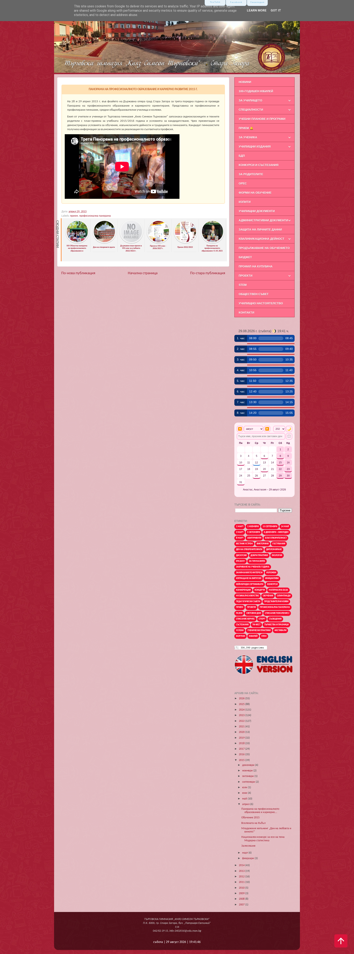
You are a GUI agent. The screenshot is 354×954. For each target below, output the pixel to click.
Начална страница (143, 273)
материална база (278, 590)
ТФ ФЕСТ (256, 625)
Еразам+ (240, 561)
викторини (263, 544)
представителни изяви (276, 601)
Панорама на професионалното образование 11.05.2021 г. (212, 250)
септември (249, 782)
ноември (247, 770)
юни (245, 793)
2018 (242, 743)
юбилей (253, 636)
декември (248, 765)
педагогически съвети (248, 601)
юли (245, 787)
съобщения (275, 619)
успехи (240, 630)
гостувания (278, 544)
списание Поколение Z (277, 613)
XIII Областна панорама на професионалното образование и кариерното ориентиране (77, 250)
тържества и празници (276, 625)
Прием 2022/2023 (185, 247)
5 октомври (253, 532)
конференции (243, 590)
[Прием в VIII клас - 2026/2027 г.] (158, 243)
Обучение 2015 (250, 817)
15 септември (270, 526)
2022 (242, 721)
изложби (271, 573)
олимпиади (283, 596)
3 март (239, 532)
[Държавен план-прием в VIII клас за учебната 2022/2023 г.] (131, 243)
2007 (242, 904)
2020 (242, 732)
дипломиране (274, 549)
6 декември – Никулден (276, 532)
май (245, 798)
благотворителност (276, 538)
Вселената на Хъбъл (253, 823)
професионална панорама (95, 216)
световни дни (253, 613)
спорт (262, 619)
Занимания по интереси (249, 573)
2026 (242, 698)
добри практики (259, 555)
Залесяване (248, 846)
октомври (248, 776)
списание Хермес (245, 619)
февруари (248, 858)
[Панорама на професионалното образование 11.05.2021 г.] (212, 243)
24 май (285, 526)
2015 (242, 760)
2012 (242, 876)
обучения (268, 596)
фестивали (280, 630)
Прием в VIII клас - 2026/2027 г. (158, 247)
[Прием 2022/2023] (185, 243)
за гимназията (257, 561)
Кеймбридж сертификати (249, 584)
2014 (242, 865)
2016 (242, 754)
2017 (242, 749)
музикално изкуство (247, 596)
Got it (276, 10)
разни (239, 613)
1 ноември (253, 526)
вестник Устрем (244, 544)
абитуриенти (254, 538)
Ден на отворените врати (104, 247)
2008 (242, 899)
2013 (242, 871)
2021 (242, 726)
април (246, 804)
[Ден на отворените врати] (104, 243)
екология (277, 555)
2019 (242, 738)
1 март (239, 526)
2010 (242, 888)
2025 (242, 704)
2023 (242, 715)
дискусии (241, 555)
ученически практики (259, 630)
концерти (260, 590)
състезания (242, 625)
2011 (242, 882)
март (245, 853)
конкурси (272, 584)
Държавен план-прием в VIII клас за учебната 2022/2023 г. (131, 248)
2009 (242, 893)
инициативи (272, 578)
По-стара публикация (207, 273)
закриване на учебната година (252, 567)
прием (74, 216)
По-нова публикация (78, 273)
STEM (264, 636)
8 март (239, 538)
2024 (242, 709)
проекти (251, 607)
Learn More (257, 10)
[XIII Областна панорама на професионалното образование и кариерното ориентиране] (77, 243)
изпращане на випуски (248, 578)
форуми (240, 636)
